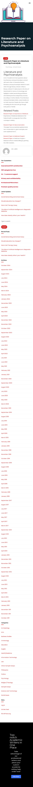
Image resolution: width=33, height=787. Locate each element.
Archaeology (5, 628)
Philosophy (4, 670)
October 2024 (5, 265)
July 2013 (4, 538)
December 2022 (6, 320)
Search (4, 227)
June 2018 (4, 475)
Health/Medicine (6, 653)
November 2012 (6, 563)
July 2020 (4, 391)
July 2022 (4, 341)
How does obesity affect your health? (13, 215)
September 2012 (6, 572)
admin (15, 149)
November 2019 (6, 408)
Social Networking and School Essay (12, 197)
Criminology (5, 641)
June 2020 (4, 395)
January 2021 (5, 374)
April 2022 (4, 354)
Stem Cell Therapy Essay (9, 205)
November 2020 (6, 379)
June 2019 (4, 425)
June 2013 (4, 542)
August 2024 (5, 274)
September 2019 (6, 412)
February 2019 (5, 442)
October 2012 (5, 568)
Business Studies (6, 636)
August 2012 (5, 576)
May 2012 (4, 589)
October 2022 (5, 328)
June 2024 (4, 282)
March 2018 (4, 488)
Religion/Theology (7, 683)
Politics (3, 674)
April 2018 (4, 484)
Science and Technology (9, 691)
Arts (2, 632)
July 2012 (4, 580)
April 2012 (4, 593)
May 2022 (4, 349)
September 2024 (6, 270)
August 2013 (5, 534)
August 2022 (5, 337)
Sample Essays (17, 67)
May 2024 (4, 286)
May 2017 (4, 517)
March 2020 (5, 404)
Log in (3, 705)
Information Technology (9, 657)
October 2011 (5, 618)
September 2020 (6, 383)
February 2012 (5, 601)
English (3, 649)
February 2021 (5, 370)
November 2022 (6, 324)
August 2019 (5, 416)
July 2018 (4, 471)
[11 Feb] (16, 56)
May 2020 (4, 400)
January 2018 (5, 496)
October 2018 (5, 458)
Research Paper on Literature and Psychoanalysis (16, 62)
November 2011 (6, 614)
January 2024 (5, 299)
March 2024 (5, 291)
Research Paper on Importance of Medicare (16, 113)
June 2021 (4, 362)
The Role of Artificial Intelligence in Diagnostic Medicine (16, 210)
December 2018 (6, 450)
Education (4, 645)
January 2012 (5, 605)
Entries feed (5, 709)
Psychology (9, 67)
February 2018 (5, 492)
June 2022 (4, 345)
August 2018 (5, 467)
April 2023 (4, 316)
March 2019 (4, 437)
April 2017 (4, 521)
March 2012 (4, 597)
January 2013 (5, 555)
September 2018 (6, 463)
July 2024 (4, 278)
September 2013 (6, 530)
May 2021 (4, 366)
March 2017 (4, 526)
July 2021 (4, 358)
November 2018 (6, 454)
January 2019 (5, 446)
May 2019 (4, 429)
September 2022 (6, 333)
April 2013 (4, 551)
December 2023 (6, 303)
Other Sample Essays (8, 666)
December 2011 (6, 610)
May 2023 (4, 312)
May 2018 (4, 479)
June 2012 (4, 584)
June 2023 (4, 307)
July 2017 (4, 509)
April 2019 (4, 433)
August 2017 (5, 505)
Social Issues (5, 695)
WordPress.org (6, 714)
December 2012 (6, 559)
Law (2, 662)
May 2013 (4, 547)
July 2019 (4, 421)
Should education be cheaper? (11, 201)
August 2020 (5, 387)
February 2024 (6, 295)
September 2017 (6, 500)
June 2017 (4, 513)
